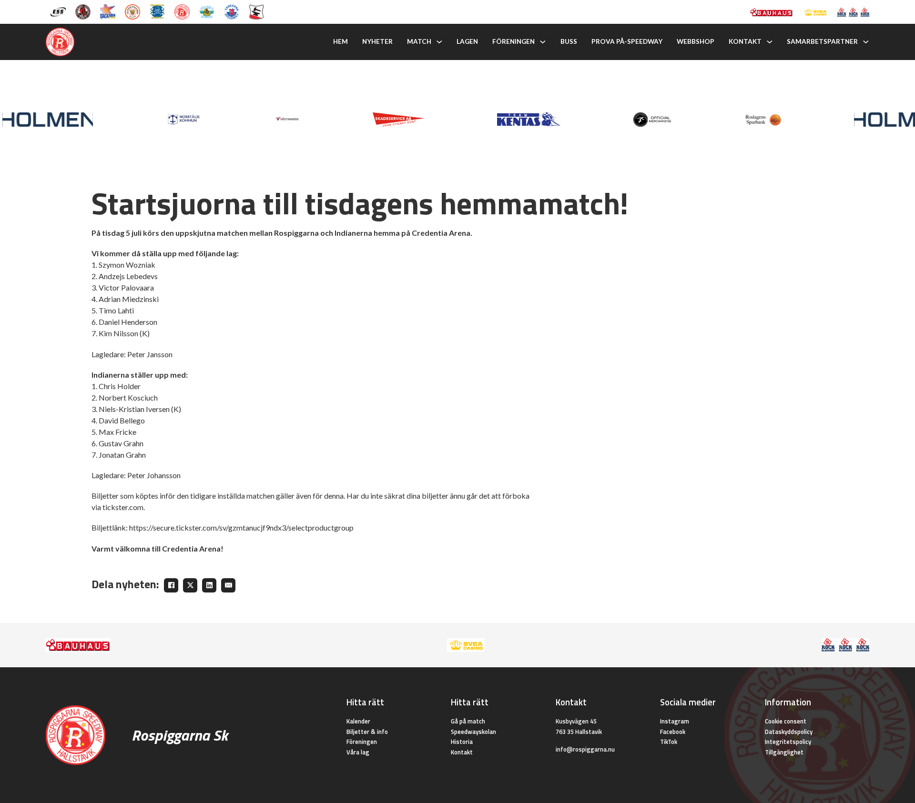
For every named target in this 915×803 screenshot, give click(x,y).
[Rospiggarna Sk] (182, 11)
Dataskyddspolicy (789, 731)
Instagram (674, 721)
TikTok (668, 741)
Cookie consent (785, 721)
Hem (340, 41)
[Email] (228, 585)
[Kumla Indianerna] (83, 11)
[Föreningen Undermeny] (542, 41)
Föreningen (513, 41)
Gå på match (468, 721)
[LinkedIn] (209, 585)
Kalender (358, 721)
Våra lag (357, 752)
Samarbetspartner (822, 41)
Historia (462, 741)
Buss (568, 41)
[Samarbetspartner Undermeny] (866, 41)
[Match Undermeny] (439, 41)
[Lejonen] (132, 11)
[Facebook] (171, 585)
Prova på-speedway (626, 41)
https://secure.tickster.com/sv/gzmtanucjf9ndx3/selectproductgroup (241, 527)
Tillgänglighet (784, 752)
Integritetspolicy (788, 741)
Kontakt (745, 41)
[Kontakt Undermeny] (769, 41)
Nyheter (377, 41)
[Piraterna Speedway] (157, 11)
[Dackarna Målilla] (107, 11)
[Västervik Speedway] (206, 11)
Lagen (467, 41)
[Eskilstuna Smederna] (256, 11)
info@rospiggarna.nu (585, 749)
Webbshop (695, 41)
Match (419, 41)
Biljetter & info (367, 731)
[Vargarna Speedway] (231, 11)
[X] (190, 585)
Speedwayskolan (473, 731)
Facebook (672, 731)
